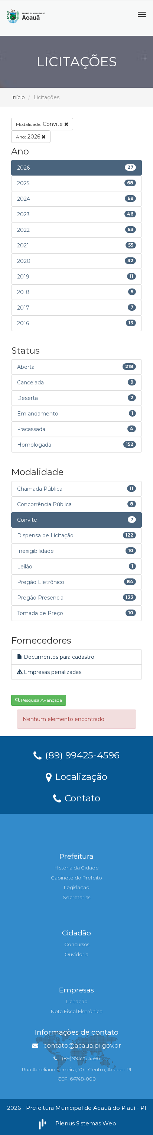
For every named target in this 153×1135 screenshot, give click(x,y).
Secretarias (76, 897)
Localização (79, 776)
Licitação (77, 1001)
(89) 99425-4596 (81, 755)
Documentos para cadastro (58, 657)
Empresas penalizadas (51, 672)
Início (18, 97)
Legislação (76, 887)
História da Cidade (77, 868)
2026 (29, 136)
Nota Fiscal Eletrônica (76, 1011)
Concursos (76, 944)
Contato (81, 797)
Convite (40, 124)
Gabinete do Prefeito (76, 878)
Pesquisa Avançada (41, 700)
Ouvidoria (76, 954)
